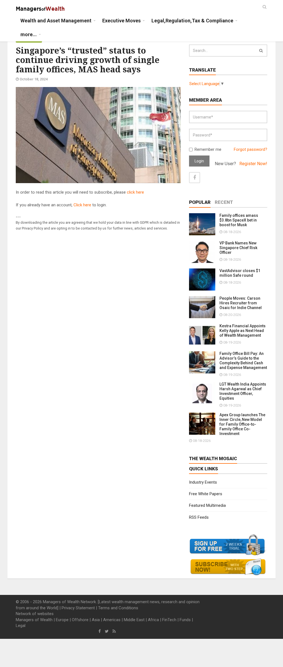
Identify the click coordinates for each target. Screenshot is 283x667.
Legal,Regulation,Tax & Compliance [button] (192, 20)
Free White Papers (205, 493)
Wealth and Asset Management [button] (55, 20)
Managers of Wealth (34, 619)
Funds (185, 619)
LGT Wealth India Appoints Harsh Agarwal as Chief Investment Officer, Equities (242, 391)
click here (135, 192)
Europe (62, 619)
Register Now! (253, 163)
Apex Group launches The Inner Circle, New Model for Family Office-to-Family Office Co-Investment (242, 424)
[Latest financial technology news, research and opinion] (40, 8)
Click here (82, 204)
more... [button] (28, 34)
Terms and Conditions (118, 607)
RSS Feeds (199, 517)
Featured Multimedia (207, 505)
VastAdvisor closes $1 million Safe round (239, 273)
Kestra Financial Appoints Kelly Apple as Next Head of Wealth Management (242, 331)
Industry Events (203, 482)
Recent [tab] (224, 202)
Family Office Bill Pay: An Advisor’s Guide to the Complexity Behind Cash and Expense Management (243, 360)
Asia (96, 619)
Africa (153, 619)
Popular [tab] (200, 202)
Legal (20, 625)
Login (199, 161)
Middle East (134, 619)
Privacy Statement (78, 607)
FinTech (169, 619)
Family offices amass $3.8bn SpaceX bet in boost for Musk (238, 220)
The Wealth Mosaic (213, 458)
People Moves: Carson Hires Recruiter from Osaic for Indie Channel (240, 303)
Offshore (80, 619)
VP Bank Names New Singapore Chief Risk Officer (238, 248)
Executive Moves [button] (121, 20)
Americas (111, 619)
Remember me (208, 149)
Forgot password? (250, 149)
